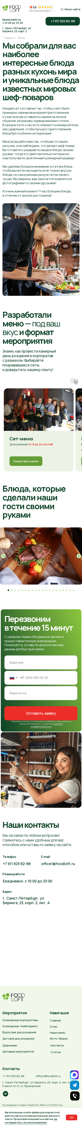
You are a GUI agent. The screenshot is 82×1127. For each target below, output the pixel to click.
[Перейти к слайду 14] (53, 590)
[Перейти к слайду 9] (36, 590)
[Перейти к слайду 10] (39, 590)
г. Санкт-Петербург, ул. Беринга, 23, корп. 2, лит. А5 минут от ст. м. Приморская (35, 1084)
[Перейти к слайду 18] (67, 590)
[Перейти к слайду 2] (12, 590)
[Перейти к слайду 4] (18, 590)
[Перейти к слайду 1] (8, 590)
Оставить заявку (41, 713)
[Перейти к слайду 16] (60, 590)
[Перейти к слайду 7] (29, 590)
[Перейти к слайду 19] (70, 590)
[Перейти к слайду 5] (22, 590)
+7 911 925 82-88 (17, 863)
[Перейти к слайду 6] (25, 590)
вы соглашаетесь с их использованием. (31, 1120)
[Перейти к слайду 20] (73, 590)
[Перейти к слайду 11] (42, 590)
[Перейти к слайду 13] (49, 590)
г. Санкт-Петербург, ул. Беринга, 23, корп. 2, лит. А (26, 900)
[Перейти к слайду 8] (32, 590)
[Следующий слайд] (78, 556)
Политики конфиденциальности (47, 725)
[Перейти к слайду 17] (63, 590)
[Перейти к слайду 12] (46, 590)
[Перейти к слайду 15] (56, 590)
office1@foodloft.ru (58, 863)
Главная (9, 38)
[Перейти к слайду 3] (15, 590)
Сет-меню (21, 438)
